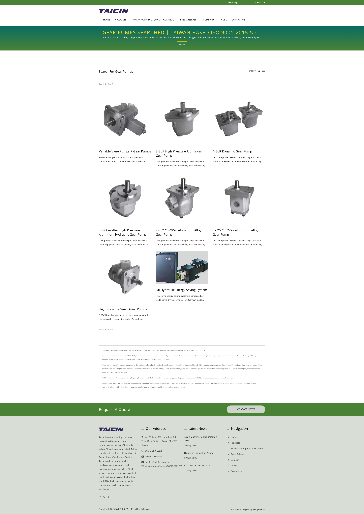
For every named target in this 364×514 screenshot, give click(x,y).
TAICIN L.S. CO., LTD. (124, 509)
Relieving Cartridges (156, 387)
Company (209, 19)
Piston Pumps (222, 383)
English (261, 3)
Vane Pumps (155, 383)
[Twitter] (104, 497)
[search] (225, 2)
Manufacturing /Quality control (153, 19)
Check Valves (175, 383)
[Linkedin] (108, 497)
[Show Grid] (259, 71)
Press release (188, 19)
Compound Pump (235, 383)
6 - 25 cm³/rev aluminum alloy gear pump (235, 232)
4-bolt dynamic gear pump (232, 151)
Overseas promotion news (198, 453)
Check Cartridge (187, 383)
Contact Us (239, 19)
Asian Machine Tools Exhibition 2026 (200, 438)
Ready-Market (259, 510)
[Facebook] (100, 497)
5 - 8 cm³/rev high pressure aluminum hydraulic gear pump (122, 232)
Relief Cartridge (211, 383)
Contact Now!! (246, 409)
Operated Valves (108, 387)
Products (120, 19)
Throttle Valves (130, 387)
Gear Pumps (144, 383)
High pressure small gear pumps (123, 309)
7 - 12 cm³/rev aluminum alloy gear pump (178, 232)
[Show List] (263, 71)
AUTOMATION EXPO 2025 (197, 465)
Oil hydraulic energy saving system (181, 290)
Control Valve (199, 383)
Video (224, 19)
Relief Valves (165, 383)
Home (106, 19)
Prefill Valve (119, 387)
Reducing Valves (142, 387)
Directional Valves (249, 383)
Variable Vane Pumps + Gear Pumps (125, 151)
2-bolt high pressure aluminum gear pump (179, 153)
